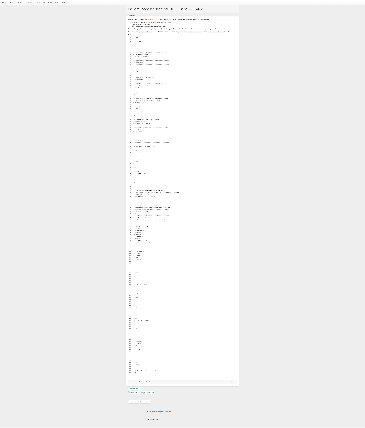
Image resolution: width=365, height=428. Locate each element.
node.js (151, 392)
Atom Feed (19, 2)
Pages (50, 2)
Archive (11, 2)
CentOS (151, 19)
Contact (37, 2)
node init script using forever (152, 29)
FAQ (44, 2)
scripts (144, 392)
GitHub (151, 382)
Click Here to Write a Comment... (159, 411)
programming (135, 388)
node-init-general (134, 382)
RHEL (146, 19)
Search (57, 2)
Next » (147, 402)
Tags (63, 2)
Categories (29, 2)
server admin (135, 392)
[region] (182, 208)
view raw (233, 382)
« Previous (133, 402)
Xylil (4, 2)
